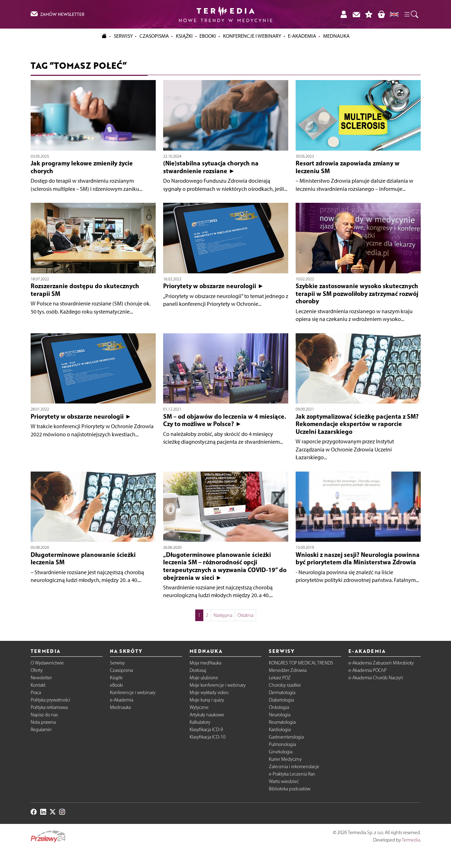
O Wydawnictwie (47, 663)
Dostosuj (198, 670)
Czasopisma (121, 670)
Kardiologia (280, 730)
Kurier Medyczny (285, 759)
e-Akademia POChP (367, 670)
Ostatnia (245, 615)
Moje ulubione (204, 678)
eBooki (207, 36)
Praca (36, 693)
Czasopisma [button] (154, 36)
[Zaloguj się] (343, 14)
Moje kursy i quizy (207, 700)
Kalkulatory (200, 722)
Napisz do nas (44, 715)
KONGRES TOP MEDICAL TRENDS (301, 663)
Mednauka (120, 707)
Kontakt (38, 685)
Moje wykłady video (209, 693)
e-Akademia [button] (302, 36)
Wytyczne (199, 707)
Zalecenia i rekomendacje (294, 767)
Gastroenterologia (286, 737)
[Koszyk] (381, 14)
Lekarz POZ (280, 678)
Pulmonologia (282, 744)
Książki (184, 36)
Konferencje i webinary (132, 693)
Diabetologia (281, 700)
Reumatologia (282, 722)
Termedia (411, 840)
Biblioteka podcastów (289, 789)
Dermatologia (282, 693)
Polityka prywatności (50, 700)
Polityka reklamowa (49, 707)
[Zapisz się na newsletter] (356, 14)
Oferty (37, 670)
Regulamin (41, 730)
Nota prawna (43, 722)
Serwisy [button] (123, 36)
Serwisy (117, 663)
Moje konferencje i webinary (218, 685)
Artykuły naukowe (207, 715)
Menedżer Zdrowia (288, 670)
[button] (411, 14)
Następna (223, 615)
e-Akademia (121, 700)
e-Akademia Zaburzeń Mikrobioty (381, 663)
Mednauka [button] (336, 36)
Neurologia (279, 715)
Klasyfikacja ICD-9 (206, 730)
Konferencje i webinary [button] (252, 36)
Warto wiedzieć (284, 781)
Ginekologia (280, 752)
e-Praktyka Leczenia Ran (292, 774)
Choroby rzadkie (285, 685)
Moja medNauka (205, 663)
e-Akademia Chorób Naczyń (375, 678)
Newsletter (41, 678)
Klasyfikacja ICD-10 (208, 737)
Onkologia (279, 707)
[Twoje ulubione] (369, 14)
